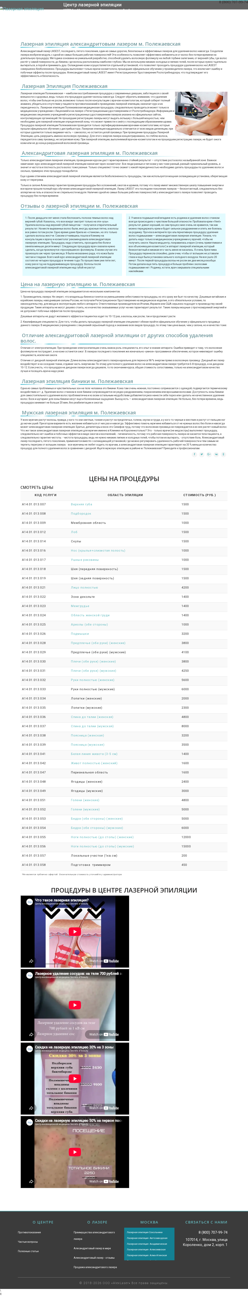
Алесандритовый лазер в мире (92, 1248)
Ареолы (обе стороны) (89, 624)
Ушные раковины (85, 560)
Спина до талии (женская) (92, 717)
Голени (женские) (85, 800)
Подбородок (81, 513)
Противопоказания (29, 1232)
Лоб (74, 532)
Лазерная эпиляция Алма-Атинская (147, 1255)
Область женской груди (90, 615)
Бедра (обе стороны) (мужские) (97, 828)
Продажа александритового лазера (95, 1267)
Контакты (235, 18)
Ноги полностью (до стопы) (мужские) (102, 846)
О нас (136, 18)
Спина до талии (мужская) (92, 726)
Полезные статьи (28, 1251)
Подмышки (80, 633)
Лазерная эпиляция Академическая (147, 1244)
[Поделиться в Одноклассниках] (223, 454)
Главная (116, 18)
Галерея (190, 18)
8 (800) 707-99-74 (233, 2)
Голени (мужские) (85, 809)
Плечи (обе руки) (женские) (93, 661)
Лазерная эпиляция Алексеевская (146, 1249)
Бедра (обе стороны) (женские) (97, 818)
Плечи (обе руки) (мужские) (93, 670)
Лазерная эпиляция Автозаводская (147, 1238)
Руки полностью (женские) (93, 680)
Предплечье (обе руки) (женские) (98, 643)
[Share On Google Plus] (209, 454)
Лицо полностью (84, 587)
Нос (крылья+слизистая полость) (98, 550)
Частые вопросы (28, 1241)
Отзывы (211, 18)
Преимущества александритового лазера (94, 1235)
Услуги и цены (162, 18)
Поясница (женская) (87, 735)
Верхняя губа (81, 504)
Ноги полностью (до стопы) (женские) (102, 837)
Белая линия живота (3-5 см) (94, 754)
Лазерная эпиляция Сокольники (144, 1232)
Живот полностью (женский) (94, 763)
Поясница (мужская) (87, 744)
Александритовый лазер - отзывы (94, 1257)
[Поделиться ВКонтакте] (216, 454)
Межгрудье (80, 606)
